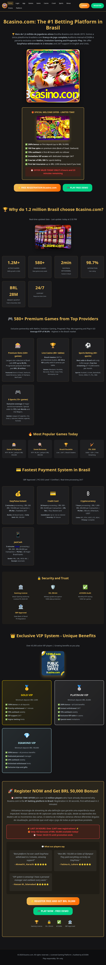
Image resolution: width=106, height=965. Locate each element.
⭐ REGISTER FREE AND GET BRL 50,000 (53, 901)
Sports (61, 3)
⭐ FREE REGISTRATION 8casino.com (37, 187)
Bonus (69, 3)
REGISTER (97, 5)
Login (17, 3)
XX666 (17, 546)
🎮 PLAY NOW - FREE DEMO (53, 911)
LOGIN (84, 5)
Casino (46, 3)
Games (30, 3)
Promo (10, 8)
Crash (54, 3)
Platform (19, 8)
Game (39, 3)
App (24, 3)
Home (10, 3)
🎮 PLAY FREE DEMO (77, 187)
